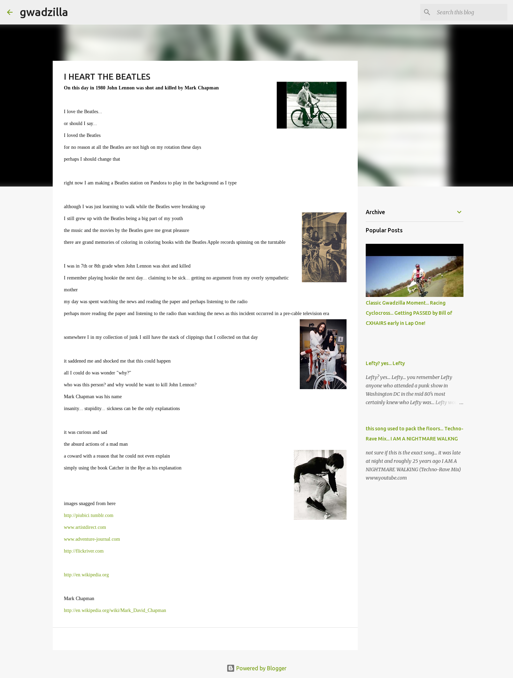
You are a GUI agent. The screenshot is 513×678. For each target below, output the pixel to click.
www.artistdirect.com (85, 527)
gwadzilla (44, 12)
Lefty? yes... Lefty (385, 363)
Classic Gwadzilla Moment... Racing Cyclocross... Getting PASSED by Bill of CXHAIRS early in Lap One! (409, 313)
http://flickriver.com (84, 551)
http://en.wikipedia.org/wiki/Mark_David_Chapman (115, 610)
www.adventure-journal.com (92, 539)
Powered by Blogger (261, 668)
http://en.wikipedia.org (86, 574)
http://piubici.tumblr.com (88, 515)
